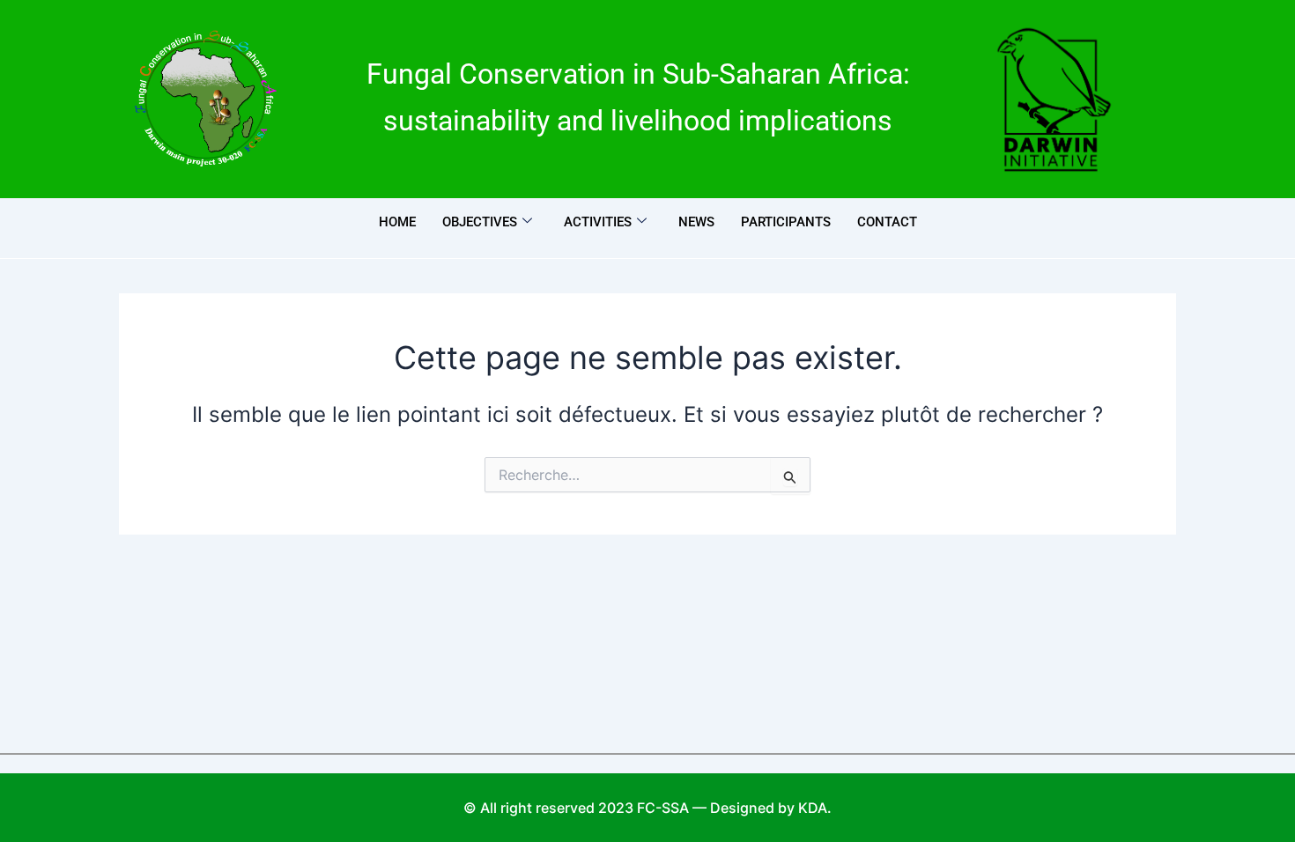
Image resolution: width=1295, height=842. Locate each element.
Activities (598, 222)
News (696, 222)
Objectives (479, 222)
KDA (812, 807)
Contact (887, 222)
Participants (786, 222)
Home (397, 222)
